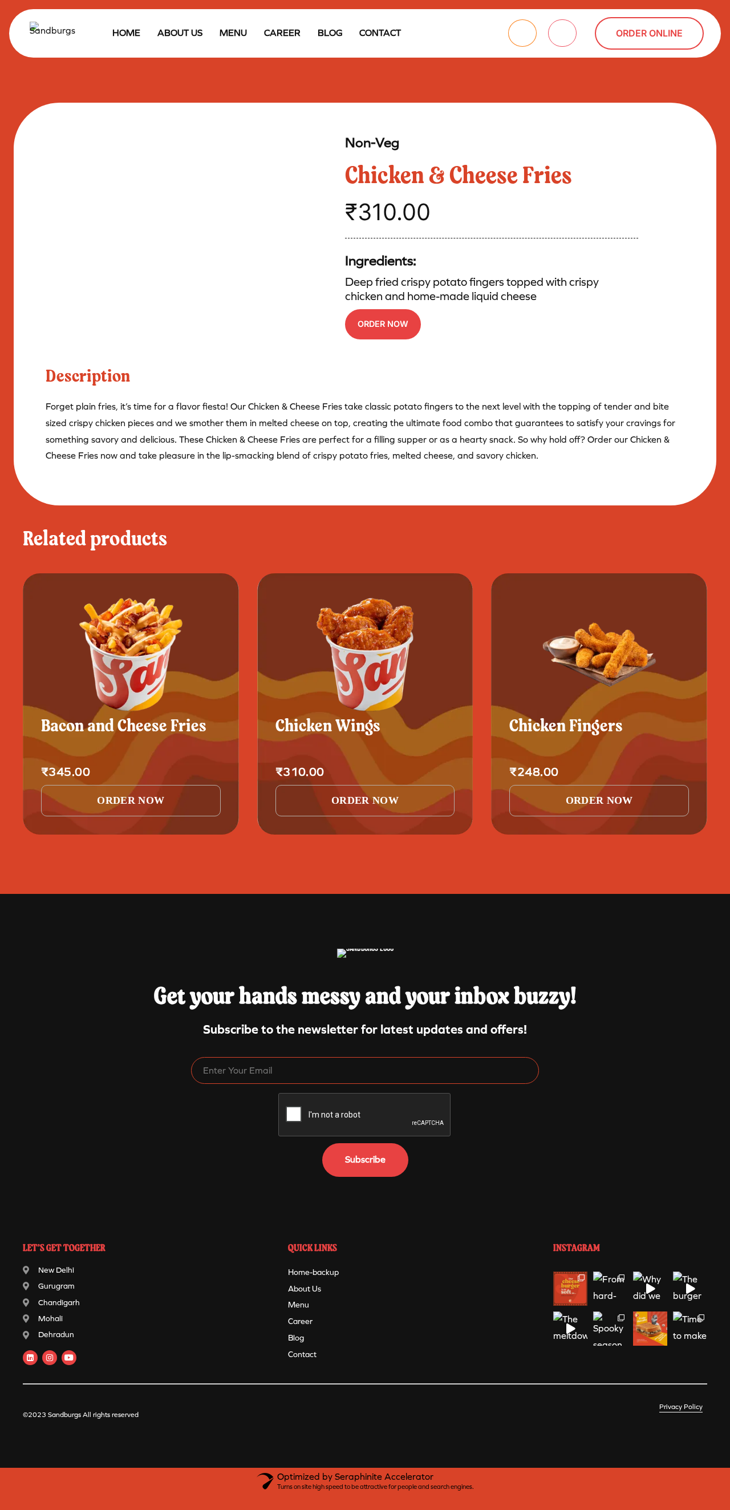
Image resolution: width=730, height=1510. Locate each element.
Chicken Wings (327, 726)
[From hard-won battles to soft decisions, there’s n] (610, 1289)
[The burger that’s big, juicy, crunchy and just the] (690, 1289)
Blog (330, 32)
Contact (380, 32)
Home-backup (313, 1272)
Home (126, 32)
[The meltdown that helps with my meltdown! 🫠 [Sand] (570, 1328)
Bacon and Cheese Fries (123, 726)
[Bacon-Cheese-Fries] (131, 654)
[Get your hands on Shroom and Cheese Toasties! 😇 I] (650, 1328)
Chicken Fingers (566, 726)
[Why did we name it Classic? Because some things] (650, 1289)
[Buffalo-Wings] (365, 654)
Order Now (383, 324)
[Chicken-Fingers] (599, 654)
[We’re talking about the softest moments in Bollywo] (570, 1289)
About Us (179, 32)
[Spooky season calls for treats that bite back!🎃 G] (610, 1328)
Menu (298, 1305)
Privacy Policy (681, 1407)
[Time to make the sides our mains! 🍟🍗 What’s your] (690, 1328)
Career (282, 32)
